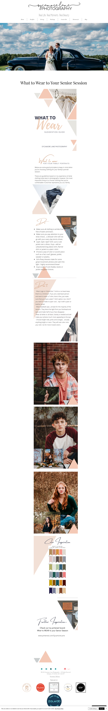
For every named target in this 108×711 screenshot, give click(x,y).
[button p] (42, 669)
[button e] (46, 669)
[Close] (106, 708)
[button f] (56, 669)
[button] (32, 19)
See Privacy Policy (59, 708)
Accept (101, 708)
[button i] (51, 669)
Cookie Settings (93, 708)
